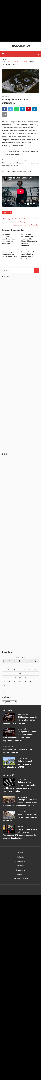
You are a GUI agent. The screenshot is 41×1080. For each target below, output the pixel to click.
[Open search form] (38, 54)
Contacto (20, 874)
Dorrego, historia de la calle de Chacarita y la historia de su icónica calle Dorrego (20, 803)
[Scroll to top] (38, 1077)
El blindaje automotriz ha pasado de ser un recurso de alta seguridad (8, 239)
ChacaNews (20, 46)
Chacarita (7, 212)
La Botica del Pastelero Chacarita (25, 225)
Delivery (20, 866)
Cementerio (20, 870)
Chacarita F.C (20, 861)
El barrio (20, 857)
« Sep (4, 692)
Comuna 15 (8, 775)
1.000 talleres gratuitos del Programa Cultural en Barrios (20, 817)
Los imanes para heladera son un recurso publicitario (9, 254)
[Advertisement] (20, 20)
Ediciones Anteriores (20, 879)
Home (20, 853)
